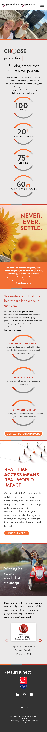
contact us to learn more (23, 434)
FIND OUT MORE (16, 533)
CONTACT (23, 707)
